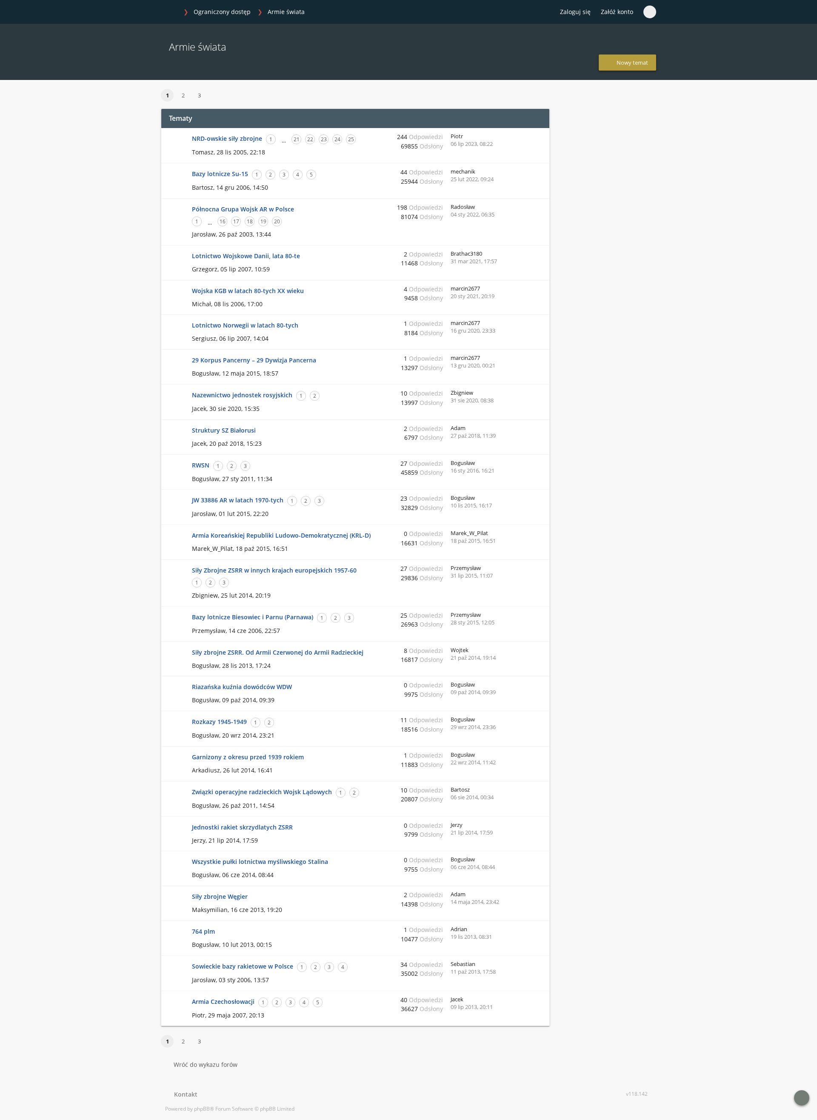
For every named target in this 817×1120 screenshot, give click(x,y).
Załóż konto (617, 12)
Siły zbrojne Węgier (220, 896)
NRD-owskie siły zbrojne (227, 138)
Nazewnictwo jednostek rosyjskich (242, 395)
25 (351, 139)
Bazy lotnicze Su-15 (220, 174)
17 (236, 221)
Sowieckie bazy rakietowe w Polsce (242, 966)
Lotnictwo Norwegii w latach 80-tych (245, 325)
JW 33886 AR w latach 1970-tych (237, 500)
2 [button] (183, 95)
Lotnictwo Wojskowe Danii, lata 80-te (246, 256)
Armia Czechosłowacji (223, 1001)
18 (250, 221)
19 (263, 221)
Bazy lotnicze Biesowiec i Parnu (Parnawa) (252, 617)
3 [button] (199, 95)
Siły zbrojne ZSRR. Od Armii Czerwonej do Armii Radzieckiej (277, 652)
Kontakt (184, 1094)
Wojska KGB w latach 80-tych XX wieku (248, 291)
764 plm (203, 931)
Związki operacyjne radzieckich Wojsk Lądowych (262, 792)
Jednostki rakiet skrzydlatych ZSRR (242, 827)
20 (277, 221)
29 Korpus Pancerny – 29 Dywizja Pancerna (254, 360)
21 (297, 139)
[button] (216, 95)
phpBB (202, 1108)
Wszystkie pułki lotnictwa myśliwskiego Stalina (260, 862)
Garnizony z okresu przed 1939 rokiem (248, 757)
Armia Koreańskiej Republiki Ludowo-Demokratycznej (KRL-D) (281, 535)
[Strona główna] (170, 12)
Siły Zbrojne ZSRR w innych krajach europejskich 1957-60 (274, 570)
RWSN (200, 465)
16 (223, 221)
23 (324, 139)
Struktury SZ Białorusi (224, 430)
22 (310, 139)
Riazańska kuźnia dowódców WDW (242, 687)
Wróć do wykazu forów (205, 1064)
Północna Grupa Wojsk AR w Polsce (243, 209)
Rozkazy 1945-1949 (219, 722)
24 (337, 139)
